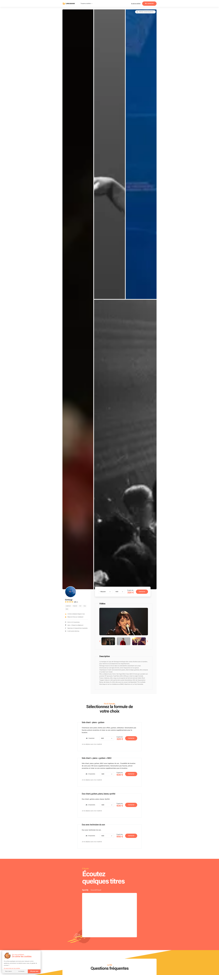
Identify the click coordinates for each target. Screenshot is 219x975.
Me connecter (149, 3)
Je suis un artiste (135, 3)
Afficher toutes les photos (146, 11)
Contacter (142, 591)
